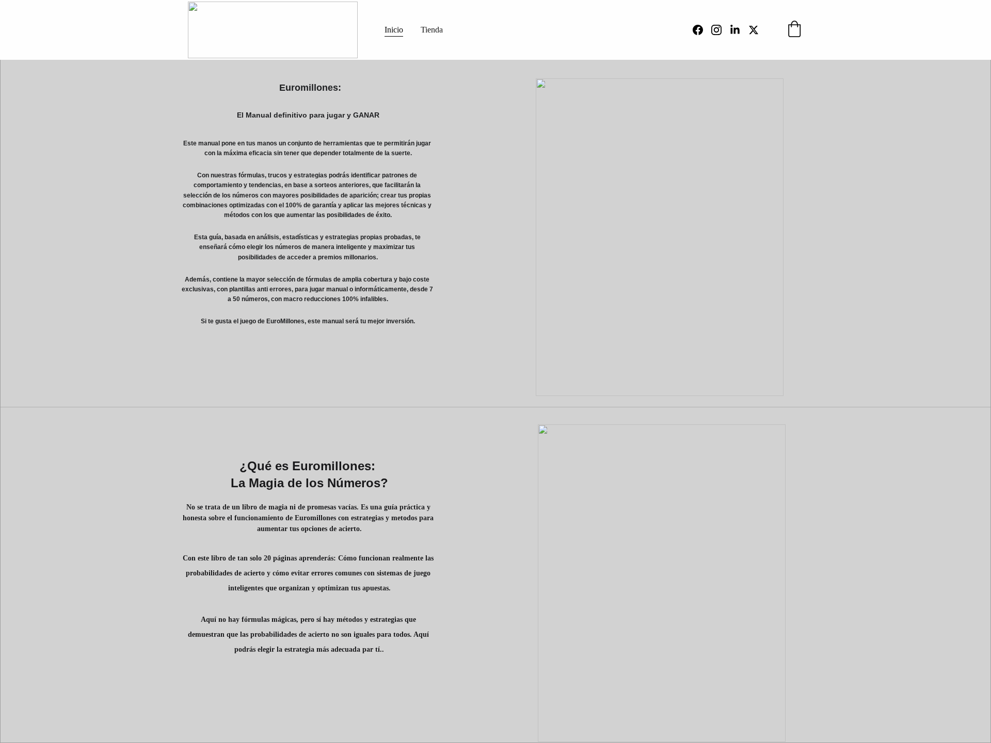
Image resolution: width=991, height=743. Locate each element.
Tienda (432, 29)
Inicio (394, 29)
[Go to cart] (794, 30)
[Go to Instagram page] (720, 30)
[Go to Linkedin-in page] (739, 30)
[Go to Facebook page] (702, 30)
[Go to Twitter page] (753, 30)
